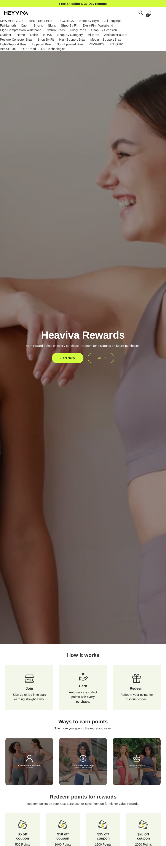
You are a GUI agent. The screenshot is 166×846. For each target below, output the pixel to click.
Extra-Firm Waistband (98, 25)
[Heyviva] (16, 13)
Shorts (38, 25)
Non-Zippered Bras (70, 44)
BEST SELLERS (41, 20)
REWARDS (97, 44)
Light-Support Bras (13, 44)
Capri (24, 25)
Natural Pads (55, 30)
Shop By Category (70, 34)
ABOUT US (8, 49)
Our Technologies (53, 49)
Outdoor (5, 34)
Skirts (52, 25)
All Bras (93, 34)
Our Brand (28, 49)
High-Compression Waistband (20, 30)
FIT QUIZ (116, 44)
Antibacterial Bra (115, 34)
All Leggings (112, 20)
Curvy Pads (78, 30)
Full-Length (8, 25)
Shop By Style (89, 20)
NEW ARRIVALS (12, 20)
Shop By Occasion (104, 30)
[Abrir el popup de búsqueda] (140, 13)
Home (21, 34)
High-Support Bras (72, 39)
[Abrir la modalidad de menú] (159, 13)
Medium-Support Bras (105, 39)
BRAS (47, 34)
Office (34, 34)
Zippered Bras (41, 44)
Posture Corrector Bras (16, 39)
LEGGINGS (66, 20)
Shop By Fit (69, 25)
